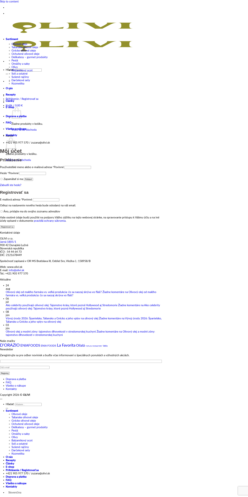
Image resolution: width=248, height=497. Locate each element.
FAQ (8, 122)
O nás (9, 88)
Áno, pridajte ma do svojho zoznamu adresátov (31, 211)
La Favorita (66, 345)
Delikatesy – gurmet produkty (29, 57)
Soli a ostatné (19, 73)
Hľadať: (10, 70)
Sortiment (12, 39)
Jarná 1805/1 (8, 242)
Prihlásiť (28, 179)
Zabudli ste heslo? (10, 185)
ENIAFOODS (30, 345)
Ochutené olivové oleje (25, 54)
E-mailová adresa (16, 199)
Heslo (9, 173)
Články (10, 101)
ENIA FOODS (48, 345)
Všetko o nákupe (16, 129)
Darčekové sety (20, 80)
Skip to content (9, 1)
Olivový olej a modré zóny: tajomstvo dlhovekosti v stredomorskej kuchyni (51, 331)
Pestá (14, 60)
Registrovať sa (7, 227)
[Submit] (7, 408)
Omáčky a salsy (20, 64)
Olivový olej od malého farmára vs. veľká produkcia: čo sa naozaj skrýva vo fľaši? (54, 292)
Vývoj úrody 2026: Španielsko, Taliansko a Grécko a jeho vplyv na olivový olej (52, 318)
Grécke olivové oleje (23, 50)
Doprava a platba (16, 379)
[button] (14, 105)
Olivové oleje (19, 44)
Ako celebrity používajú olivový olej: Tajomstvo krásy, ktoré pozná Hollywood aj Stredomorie (61, 305)
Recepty (11, 94)
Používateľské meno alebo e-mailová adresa (32, 167)
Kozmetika (17, 83)
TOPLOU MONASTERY (94, 346)
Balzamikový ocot (22, 70)
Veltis (105, 346)
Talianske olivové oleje (24, 47)
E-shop (10, 107)
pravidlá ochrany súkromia (50, 221)
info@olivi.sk (16, 270)
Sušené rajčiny (20, 77)
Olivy (14, 67)
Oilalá (80, 345)
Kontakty (11, 135)
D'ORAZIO (10, 345)
